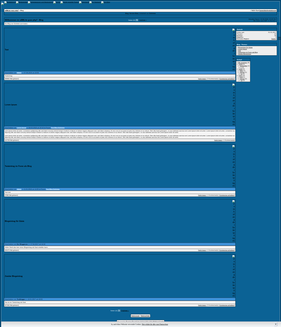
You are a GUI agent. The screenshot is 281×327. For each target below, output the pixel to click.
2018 (241, 69)
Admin (19, 72)
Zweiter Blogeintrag (244, 54)
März (241, 70)
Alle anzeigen (242, 62)
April (241, 77)
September (243, 66)
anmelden (263, 10)
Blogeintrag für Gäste (245, 47)
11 (241, 74)
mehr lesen (202, 79)
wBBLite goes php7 (12, 10)
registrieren (271, 10)
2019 (241, 64)
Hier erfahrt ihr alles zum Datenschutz (155, 324)
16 (242, 80)
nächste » (143, 20)
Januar (242, 72)
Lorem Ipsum (21, 128)
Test (239, 50)
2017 (241, 75)
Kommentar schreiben (227, 79)
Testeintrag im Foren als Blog (248, 52)
